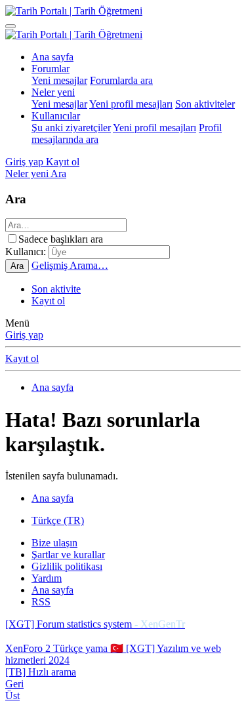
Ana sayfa (52, 56)
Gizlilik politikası (66, 566)
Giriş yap (24, 334)
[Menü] (10, 26)
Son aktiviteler (205, 104)
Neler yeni (53, 92)
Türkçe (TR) (57, 520)
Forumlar (50, 68)
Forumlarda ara (121, 80)
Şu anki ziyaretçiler (71, 127)
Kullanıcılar (55, 115)
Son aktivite (56, 288)
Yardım (46, 578)
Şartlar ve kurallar (68, 554)
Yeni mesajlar (59, 80)
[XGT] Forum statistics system (95, 624)
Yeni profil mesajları (131, 104)
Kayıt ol (48, 300)
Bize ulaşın (54, 542)
